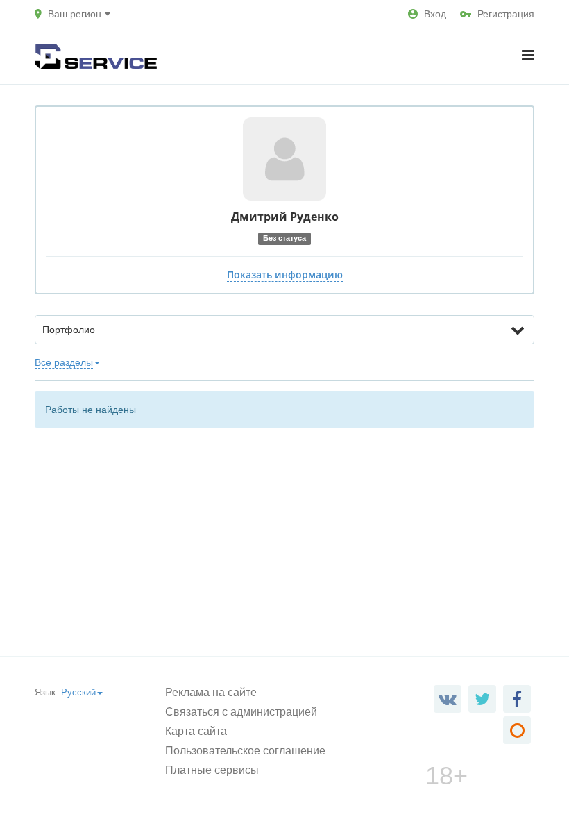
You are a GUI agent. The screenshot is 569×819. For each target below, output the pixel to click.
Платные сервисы (212, 770)
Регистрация (505, 13)
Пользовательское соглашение (245, 751)
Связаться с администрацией (241, 712)
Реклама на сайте (211, 692)
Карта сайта (196, 731)
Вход (435, 13)
